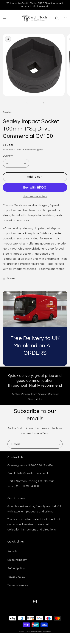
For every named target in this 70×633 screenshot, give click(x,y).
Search (12, 551)
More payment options (35, 196)
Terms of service (18, 585)
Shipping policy (17, 560)
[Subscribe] (58, 444)
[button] (5, 18)
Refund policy (16, 568)
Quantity (8, 156)
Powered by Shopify (43, 631)
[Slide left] (27, 103)
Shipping (38, 150)
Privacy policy (16, 577)
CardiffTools (30, 631)
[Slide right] (43, 103)
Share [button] (11, 278)
